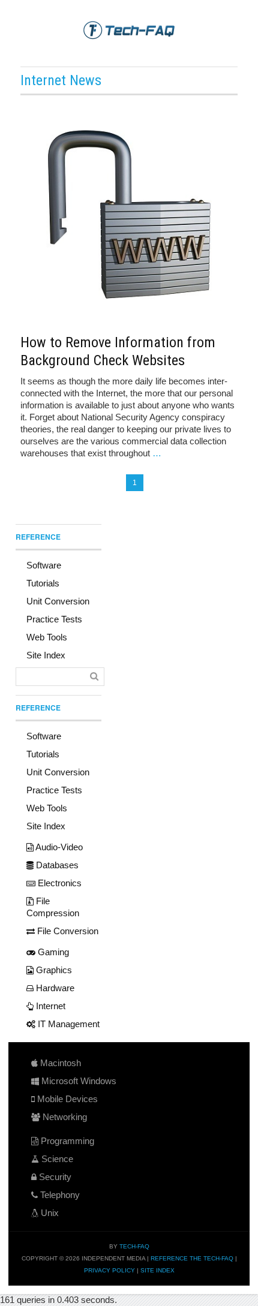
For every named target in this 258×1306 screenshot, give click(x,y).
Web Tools (46, 637)
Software (43, 565)
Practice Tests (54, 619)
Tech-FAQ (134, 1246)
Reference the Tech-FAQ (192, 1258)
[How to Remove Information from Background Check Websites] (129, 212)
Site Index (45, 655)
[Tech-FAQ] (129, 29)
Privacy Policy (109, 1270)
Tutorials (42, 583)
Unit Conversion (57, 601)
